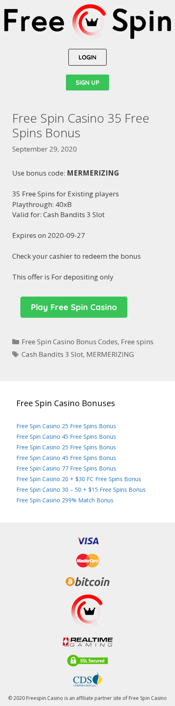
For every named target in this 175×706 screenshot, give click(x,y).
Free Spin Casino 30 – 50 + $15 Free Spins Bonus (81, 489)
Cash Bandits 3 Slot (52, 354)
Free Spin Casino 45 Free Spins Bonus (66, 436)
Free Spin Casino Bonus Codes (70, 341)
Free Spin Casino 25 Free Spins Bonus (66, 426)
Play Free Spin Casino (74, 307)
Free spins (137, 341)
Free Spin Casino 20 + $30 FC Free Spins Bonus (78, 479)
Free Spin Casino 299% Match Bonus (65, 500)
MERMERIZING (110, 354)
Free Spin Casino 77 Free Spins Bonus (66, 468)
